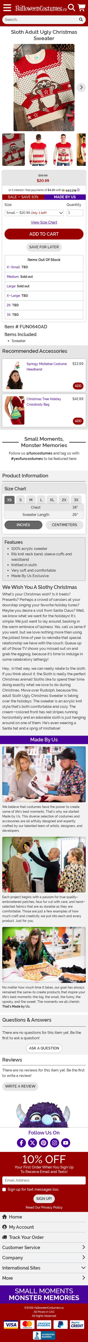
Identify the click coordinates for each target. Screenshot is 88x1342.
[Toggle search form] (71, 7)
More (7, 1278)
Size (8, 205)
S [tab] (20, 500)
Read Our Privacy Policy (44, 1207)
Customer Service (21, 1247)
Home (15, 1217)
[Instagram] (54, 1142)
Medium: (13, 276)
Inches (23, 525)
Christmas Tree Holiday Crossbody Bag (44, 401)
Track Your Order (26, 1237)
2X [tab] (64, 500)
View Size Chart (44, 222)
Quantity (74, 205)
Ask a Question (44, 1048)
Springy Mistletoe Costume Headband (47, 366)
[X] (32, 1142)
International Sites (21, 1268)
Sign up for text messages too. (33, 1189)
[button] (82, 7)
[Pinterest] (43, 1142)
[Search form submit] (81, 19)
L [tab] (41, 500)
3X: (9, 315)
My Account (21, 1227)
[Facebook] (21, 1142)
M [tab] (30, 500)
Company (12, 1257)
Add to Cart (44, 234)
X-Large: (14, 295)
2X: (9, 305)
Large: (11, 286)
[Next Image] (81, 87)
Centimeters (64, 525)
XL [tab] (52, 500)
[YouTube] (65, 1142)
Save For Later (44, 247)
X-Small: (14, 267)
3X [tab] (76, 500)
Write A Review (20, 1086)
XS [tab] (9, 500)
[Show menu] (7, 7)
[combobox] (39, 19)
